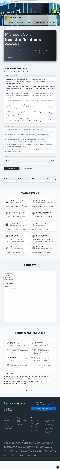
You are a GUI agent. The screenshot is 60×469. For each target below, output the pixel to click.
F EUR (34, 376)
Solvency (12, 22)
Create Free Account (44, 408)
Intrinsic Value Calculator (35, 424)
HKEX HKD (10, 376)
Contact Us (20, 424)
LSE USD (22, 378)
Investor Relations (40, 22)
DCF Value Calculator (34, 427)
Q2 (12, 181)
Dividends (29, 22)
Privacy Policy (8, 428)
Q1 (15, 181)
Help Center (20, 423)
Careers (6, 421)
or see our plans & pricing (43, 410)
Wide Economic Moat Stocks (49, 423)
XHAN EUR (21, 383)
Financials (20, 22)
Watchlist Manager (49, 17)
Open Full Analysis (12, 168)
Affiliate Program (8, 425)
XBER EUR (45, 376)
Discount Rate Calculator (35, 429)
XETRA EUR (22, 376)
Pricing (6, 423)
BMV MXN (34, 378)
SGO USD (10, 381)
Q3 (8, 181)
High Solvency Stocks (49, 429)
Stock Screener (35, 420)
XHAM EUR (10, 378)
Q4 (5, 181)
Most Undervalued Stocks (50, 421)
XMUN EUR (34, 381)
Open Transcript (28, 168)
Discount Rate (51, 22)
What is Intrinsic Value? (21, 421)
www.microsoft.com (10, 288)
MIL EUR (47, 378)
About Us (6, 420)
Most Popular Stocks (48, 432)
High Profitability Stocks (49, 426)
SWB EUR (47, 381)
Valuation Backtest (36, 421)
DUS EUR (10, 383)
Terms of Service (9, 426)
